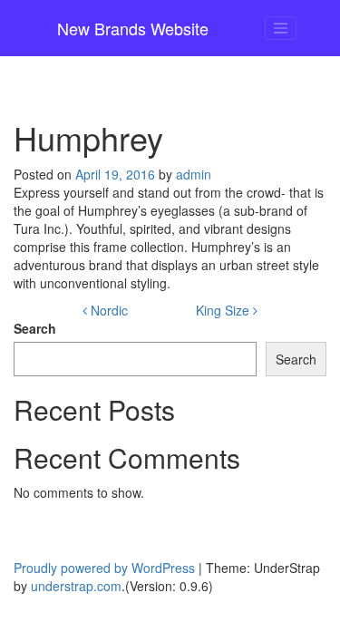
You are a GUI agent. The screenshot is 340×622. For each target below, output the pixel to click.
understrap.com (76, 586)
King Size (224, 310)
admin (193, 174)
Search (35, 328)
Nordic (107, 310)
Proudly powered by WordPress (104, 568)
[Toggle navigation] (281, 28)
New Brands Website (133, 28)
